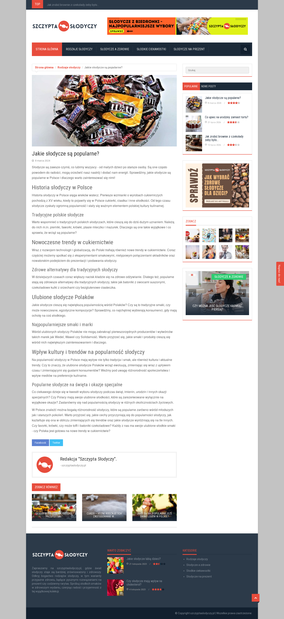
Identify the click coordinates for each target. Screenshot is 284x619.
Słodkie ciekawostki (151, 49)
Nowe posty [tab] (208, 86)
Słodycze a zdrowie (114, 49)
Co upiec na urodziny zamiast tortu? (226, 117)
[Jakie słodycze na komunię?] (242, 252)
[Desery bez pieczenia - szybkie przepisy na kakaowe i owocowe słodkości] (242, 235)
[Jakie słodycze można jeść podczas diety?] (226, 252)
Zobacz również (46, 487)
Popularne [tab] (191, 86)
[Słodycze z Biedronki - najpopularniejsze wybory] (179, 26)
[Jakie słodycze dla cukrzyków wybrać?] (209, 235)
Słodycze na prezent (189, 49)
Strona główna (47, 49)
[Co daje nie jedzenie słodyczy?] (192, 235)
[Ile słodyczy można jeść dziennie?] (226, 235)
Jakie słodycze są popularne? (223, 98)
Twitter (56, 442)
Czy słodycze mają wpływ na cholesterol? (144, 582)
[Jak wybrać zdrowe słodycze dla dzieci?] (217, 185)
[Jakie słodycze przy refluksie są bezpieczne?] (209, 252)
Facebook (40, 442)
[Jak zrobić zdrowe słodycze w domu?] (192, 252)
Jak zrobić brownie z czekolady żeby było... (73, 4)
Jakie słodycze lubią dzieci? (144, 559)
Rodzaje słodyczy (79, 49)
